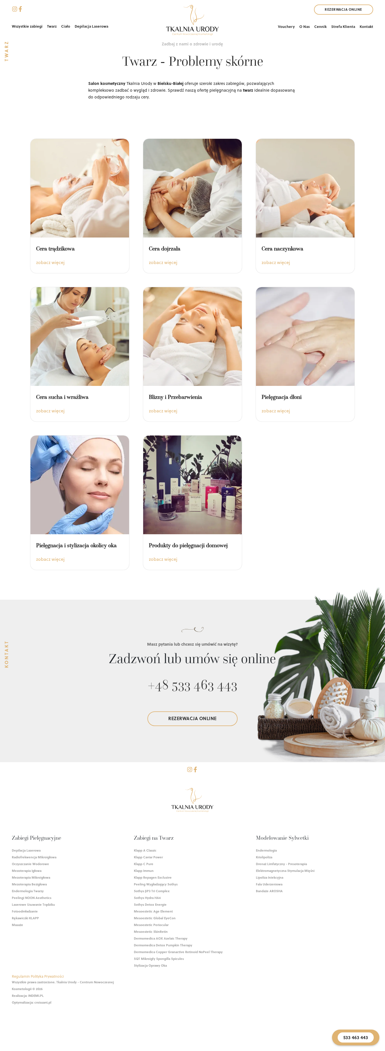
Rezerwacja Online (343, 9)
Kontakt (366, 26)
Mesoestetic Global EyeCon (155, 918)
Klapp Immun (144, 870)
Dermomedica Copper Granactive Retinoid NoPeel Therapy (178, 951)
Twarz (52, 26)
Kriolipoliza (264, 857)
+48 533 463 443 (192, 684)
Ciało (65, 26)
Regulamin (21, 976)
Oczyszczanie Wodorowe (30, 863)
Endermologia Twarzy (28, 891)
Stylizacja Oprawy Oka (150, 965)
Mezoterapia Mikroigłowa (31, 877)
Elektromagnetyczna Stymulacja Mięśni (285, 870)
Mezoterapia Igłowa (26, 870)
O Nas (304, 26)
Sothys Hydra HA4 (147, 897)
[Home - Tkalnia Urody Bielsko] (192, 21)
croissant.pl (42, 1002)
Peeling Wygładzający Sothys (156, 884)
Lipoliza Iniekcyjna (269, 877)
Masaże (17, 924)
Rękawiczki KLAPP (25, 918)
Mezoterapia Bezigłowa (29, 884)
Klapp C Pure (143, 863)
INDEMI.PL (36, 995)
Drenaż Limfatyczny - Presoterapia (281, 863)
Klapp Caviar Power (148, 857)
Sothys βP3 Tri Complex (152, 891)
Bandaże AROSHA (269, 891)
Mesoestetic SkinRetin (151, 931)
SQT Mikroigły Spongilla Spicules (159, 958)
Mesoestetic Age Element (153, 911)
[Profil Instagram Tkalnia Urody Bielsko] (190, 770)
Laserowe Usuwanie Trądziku (33, 904)
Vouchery (286, 26)
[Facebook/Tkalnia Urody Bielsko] (20, 10)
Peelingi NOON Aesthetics (31, 897)
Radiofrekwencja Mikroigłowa (34, 857)
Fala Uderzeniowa (269, 884)
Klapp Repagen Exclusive (153, 877)
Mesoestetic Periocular (151, 924)
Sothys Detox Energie (150, 904)
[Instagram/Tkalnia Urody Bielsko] (14, 10)
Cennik (320, 26)
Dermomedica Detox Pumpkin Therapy (163, 945)
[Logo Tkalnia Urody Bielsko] (192, 801)
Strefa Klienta (343, 26)
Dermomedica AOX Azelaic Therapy (160, 938)
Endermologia (266, 850)
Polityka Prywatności (47, 976)
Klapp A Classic (145, 850)
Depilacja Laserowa (91, 26)
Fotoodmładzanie (25, 911)
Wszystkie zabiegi (27, 26)
